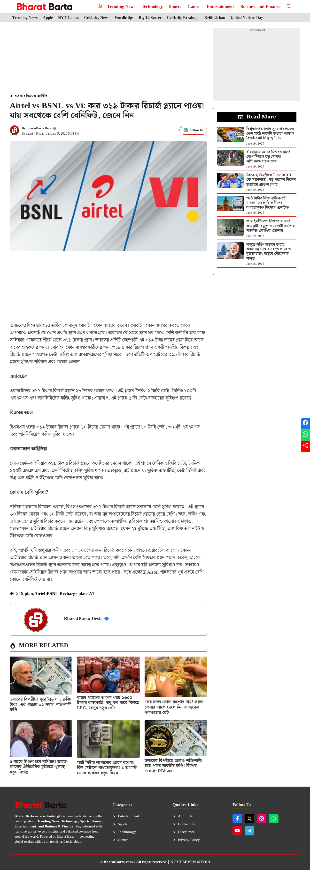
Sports (175, 6)
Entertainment (220, 6)
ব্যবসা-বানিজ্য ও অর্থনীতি (31, 96)
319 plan (24, 593)
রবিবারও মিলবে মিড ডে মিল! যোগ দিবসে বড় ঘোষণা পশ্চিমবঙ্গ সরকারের (268, 156)
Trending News (121, 6)
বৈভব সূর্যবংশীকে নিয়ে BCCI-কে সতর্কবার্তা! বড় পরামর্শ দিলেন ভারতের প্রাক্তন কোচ (271, 179)
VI (92, 593)
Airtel (39, 593)
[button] (289, 6)
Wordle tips (124, 18)
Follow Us (196, 130)
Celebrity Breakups (183, 18)
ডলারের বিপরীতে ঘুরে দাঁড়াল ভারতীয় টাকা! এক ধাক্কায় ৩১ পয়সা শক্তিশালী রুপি (40, 704)
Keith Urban (214, 18)
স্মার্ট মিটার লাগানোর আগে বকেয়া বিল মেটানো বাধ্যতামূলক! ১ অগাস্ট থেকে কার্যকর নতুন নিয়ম (107, 767)
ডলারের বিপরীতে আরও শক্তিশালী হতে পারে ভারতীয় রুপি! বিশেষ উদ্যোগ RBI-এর (173, 766)
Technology (152, 6)
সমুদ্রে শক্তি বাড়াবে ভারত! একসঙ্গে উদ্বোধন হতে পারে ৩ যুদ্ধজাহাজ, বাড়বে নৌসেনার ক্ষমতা (268, 251)
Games (193, 6)
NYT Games (68, 18)
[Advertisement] (108, 58)
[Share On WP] (305, 435)
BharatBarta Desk (38, 128)
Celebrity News (96, 18)
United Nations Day (247, 18)
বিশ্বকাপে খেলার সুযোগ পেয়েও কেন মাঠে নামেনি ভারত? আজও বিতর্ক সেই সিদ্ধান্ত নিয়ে (270, 133)
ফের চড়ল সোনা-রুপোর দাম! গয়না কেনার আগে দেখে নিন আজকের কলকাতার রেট (174, 707)
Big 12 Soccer (150, 18)
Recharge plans (74, 593)
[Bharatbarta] (44, 6)
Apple (48, 18)
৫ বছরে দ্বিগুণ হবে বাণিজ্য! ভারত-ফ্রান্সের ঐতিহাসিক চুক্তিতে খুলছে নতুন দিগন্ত (39, 766)
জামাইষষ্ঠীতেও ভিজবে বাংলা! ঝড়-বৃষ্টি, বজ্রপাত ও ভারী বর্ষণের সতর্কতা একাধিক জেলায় (270, 226)
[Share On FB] (305, 423)
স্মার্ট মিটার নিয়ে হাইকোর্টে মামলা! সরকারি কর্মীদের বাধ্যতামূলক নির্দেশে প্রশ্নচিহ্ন (267, 203)
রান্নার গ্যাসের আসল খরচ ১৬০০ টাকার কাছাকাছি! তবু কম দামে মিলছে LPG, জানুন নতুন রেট (108, 702)
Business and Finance (260, 6)
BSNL (52, 593)
